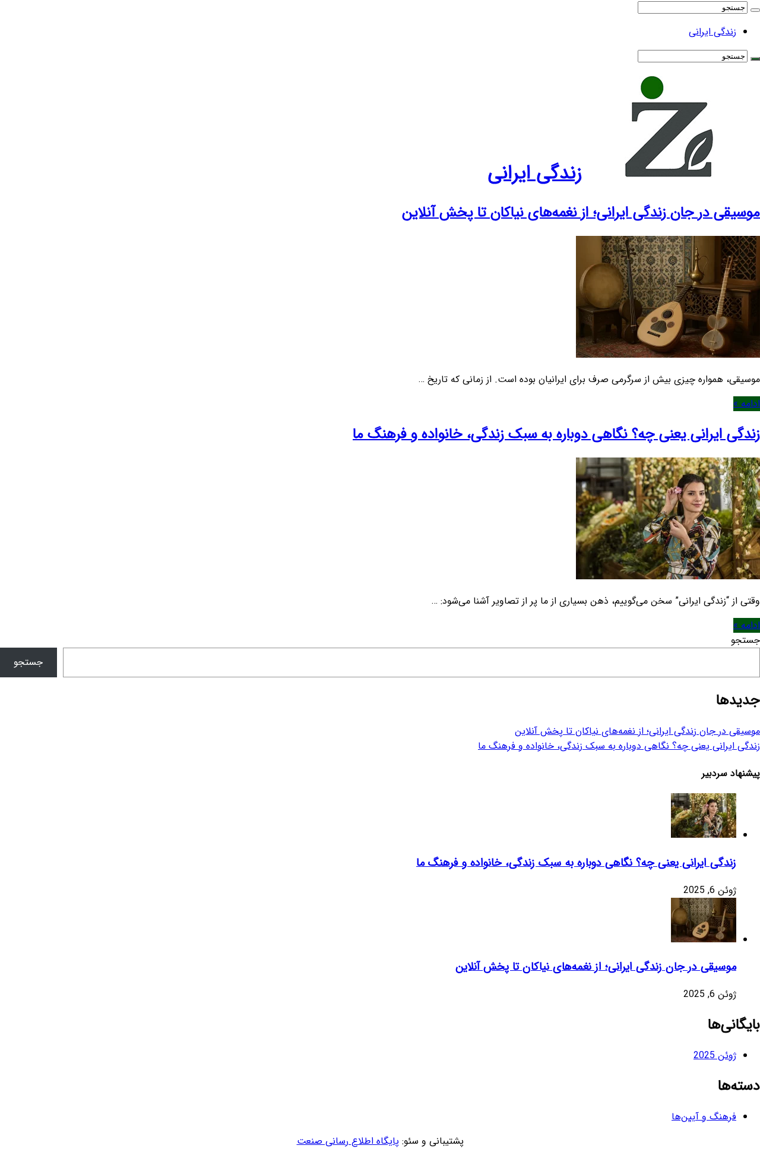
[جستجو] (755, 10)
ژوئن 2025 (715, 1055)
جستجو (745, 640)
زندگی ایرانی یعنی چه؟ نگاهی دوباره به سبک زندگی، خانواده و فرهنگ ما (556, 434)
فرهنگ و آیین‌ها (704, 1116)
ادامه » (746, 403)
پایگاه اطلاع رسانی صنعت (348, 1141)
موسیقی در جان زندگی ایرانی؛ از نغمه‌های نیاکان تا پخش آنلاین (581, 212)
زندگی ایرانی (712, 31)
